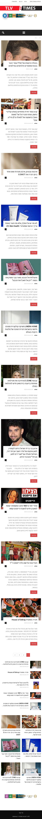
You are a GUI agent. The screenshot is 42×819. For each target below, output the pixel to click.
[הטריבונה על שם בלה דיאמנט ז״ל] (21, 552)
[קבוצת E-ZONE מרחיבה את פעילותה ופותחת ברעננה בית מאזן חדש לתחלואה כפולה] (21, 376)
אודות (25, 1)
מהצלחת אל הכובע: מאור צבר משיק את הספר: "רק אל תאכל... (11, 756)
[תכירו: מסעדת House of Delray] (21, 609)
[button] (3, 33)
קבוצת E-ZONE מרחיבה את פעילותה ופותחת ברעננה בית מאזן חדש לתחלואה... (11, 780)
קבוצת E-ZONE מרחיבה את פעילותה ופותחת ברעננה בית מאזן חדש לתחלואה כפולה (21, 383)
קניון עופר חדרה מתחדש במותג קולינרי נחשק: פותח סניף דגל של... (32, 732)
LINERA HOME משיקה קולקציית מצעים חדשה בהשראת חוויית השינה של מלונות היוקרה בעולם (21, 329)
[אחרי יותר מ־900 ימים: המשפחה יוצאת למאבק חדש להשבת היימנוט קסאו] (21, 498)
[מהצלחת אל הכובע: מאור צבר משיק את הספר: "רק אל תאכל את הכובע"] (21, 270)
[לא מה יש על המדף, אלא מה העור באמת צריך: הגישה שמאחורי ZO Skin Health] (21, 216)
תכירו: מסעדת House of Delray (24, 620)
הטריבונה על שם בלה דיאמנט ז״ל (23, 563)
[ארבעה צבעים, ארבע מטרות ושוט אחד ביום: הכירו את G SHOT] (21, 164)
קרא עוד (34, 92)
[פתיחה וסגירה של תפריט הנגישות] (4, 15)
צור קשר (20, 1)
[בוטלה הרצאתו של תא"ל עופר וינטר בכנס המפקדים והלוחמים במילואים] (21, 53)
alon (35, 69)
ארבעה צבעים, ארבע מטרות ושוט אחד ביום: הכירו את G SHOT (11, 732)
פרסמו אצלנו (14, 1)
